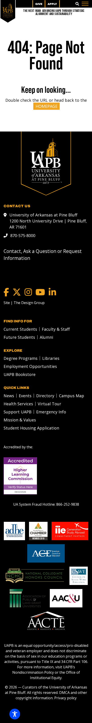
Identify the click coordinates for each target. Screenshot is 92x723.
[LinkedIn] (52, 292)
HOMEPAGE (46, 106)
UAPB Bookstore (20, 374)
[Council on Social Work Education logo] (78, 576)
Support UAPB (17, 412)
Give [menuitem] (38, 4)
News (9, 396)
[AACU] (66, 598)
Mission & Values (20, 420)
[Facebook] (6, 292)
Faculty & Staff (56, 329)
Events (25, 396)
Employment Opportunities (30, 366)
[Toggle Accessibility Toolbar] (15, 714)
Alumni (46, 337)
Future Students (19, 337)
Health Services (18, 404)
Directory (45, 396)
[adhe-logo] (14, 531)
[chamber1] (38, 531)
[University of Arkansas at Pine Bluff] (7, 10)
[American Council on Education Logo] (46, 553)
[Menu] (85, 4)
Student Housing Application (31, 428)
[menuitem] (19, 329)
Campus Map (71, 396)
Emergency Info (51, 412)
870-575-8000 (22, 235)
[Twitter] (17, 292)
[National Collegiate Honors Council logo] (34, 576)
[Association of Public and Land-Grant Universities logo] (28, 598)
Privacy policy (65, 697)
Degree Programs (21, 358)
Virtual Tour (49, 404)
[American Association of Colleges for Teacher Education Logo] (46, 620)
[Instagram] (28, 292)
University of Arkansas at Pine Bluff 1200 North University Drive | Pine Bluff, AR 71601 (48, 221)
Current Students (20, 329)
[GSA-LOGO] (70, 531)
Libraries (50, 358)
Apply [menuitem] (52, 4)
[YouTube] (40, 292)
